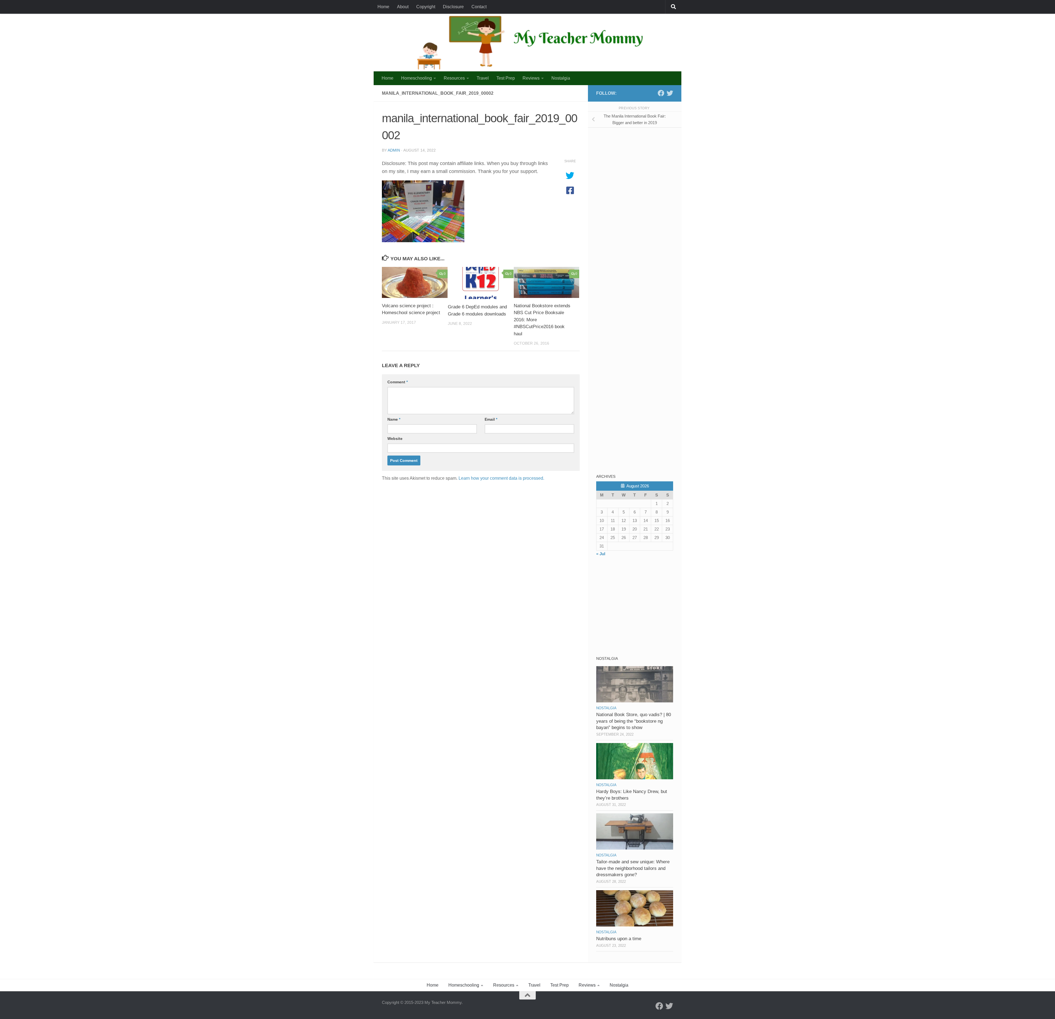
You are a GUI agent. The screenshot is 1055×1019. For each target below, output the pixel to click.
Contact (479, 6)
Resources (454, 78)
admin (394, 150)
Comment (397, 382)
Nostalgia (560, 78)
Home (383, 6)
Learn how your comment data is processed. (501, 478)
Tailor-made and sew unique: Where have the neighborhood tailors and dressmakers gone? (633, 868)
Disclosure (453, 6)
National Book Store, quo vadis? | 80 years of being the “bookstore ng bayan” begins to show (633, 721)
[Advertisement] (637, 170)
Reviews (531, 78)
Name (393, 419)
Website (394, 438)
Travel (483, 78)
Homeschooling (416, 78)
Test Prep (505, 78)
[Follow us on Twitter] (670, 93)
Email (491, 419)
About (403, 6)
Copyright (425, 6)
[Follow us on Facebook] (661, 93)
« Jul (600, 553)
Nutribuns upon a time (618, 938)
